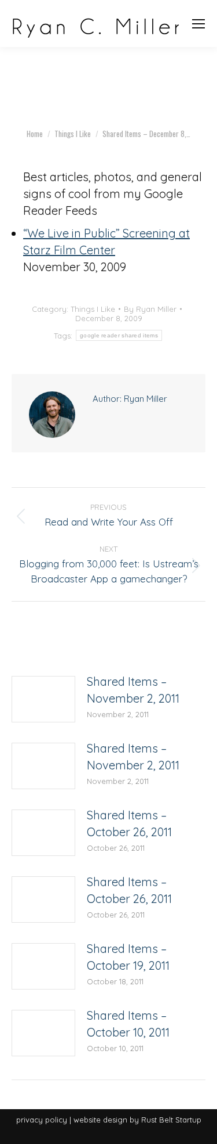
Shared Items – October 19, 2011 (128, 957)
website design (100, 1119)
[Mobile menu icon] (198, 24)
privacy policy (41, 1119)
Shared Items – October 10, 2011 (128, 1023)
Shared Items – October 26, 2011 (129, 823)
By (150, 309)
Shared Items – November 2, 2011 (133, 690)
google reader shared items (119, 335)
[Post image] (43, 699)
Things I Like (93, 309)
